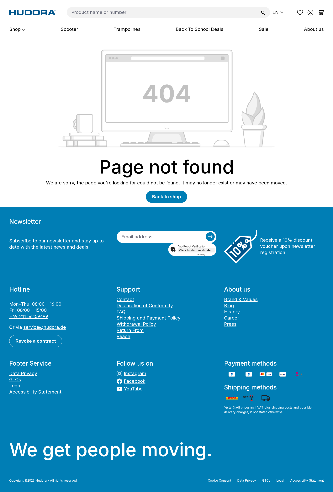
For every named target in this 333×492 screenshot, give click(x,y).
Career (231, 318)
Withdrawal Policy (136, 324)
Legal (15, 386)
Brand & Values (241, 299)
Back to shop (166, 196)
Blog (229, 305)
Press (230, 324)
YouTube (133, 389)
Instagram (135, 373)
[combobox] (161, 12)
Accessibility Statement (35, 392)
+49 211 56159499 (28, 316)
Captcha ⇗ (206, 254)
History (232, 312)
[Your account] (310, 12)
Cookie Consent (219, 480)
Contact (125, 299)
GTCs (15, 379)
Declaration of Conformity (145, 305)
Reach (123, 336)
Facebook (134, 381)
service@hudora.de (44, 327)
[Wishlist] (300, 12)
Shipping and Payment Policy (148, 318)
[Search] (263, 12)
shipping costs (282, 407)
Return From (130, 330)
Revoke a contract (35, 341)
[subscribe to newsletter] (210, 236)
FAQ (121, 312)
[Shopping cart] (320, 12)
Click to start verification (196, 250)
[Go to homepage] (32, 12)
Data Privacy (23, 373)
